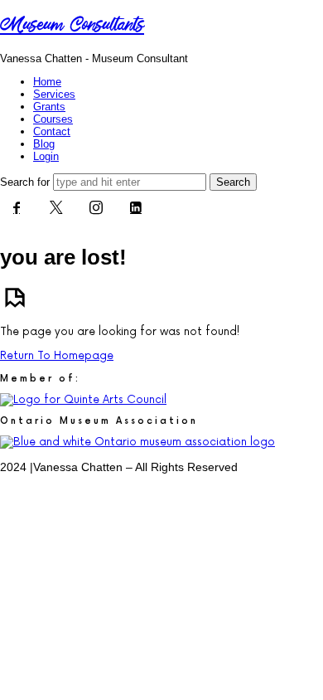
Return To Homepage (56, 355)
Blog (44, 144)
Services (54, 94)
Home (47, 81)
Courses (53, 119)
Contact (51, 131)
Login (46, 156)
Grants (49, 106)
